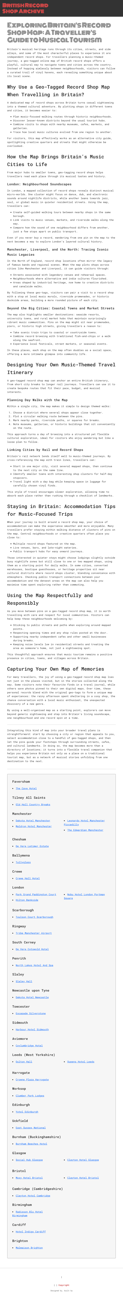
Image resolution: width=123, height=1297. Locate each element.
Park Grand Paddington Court (36, 894)
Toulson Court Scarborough (34, 916)
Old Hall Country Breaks (33, 804)
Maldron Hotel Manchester (34, 826)
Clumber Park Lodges (30, 1095)
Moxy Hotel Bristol (29, 1177)
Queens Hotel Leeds (80, 1061)
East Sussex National (31, 1127)
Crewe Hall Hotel (28, 878)
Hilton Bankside (27, 899)
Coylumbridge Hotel (29, 1045)
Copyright (63, 1285)
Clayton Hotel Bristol (83, 1177)
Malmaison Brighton (29, 1247)
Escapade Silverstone (31, 1013)
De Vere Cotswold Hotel (32, 949)
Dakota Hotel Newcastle (32, 997)
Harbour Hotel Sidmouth (32, 1029)
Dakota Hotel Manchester (33, 820)
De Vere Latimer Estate (32, 846)
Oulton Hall (24, 1061)
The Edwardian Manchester (85, 830)
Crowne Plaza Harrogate (32, 1079)
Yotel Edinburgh (27, 1111)
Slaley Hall (24, 981)
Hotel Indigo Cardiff (31, 1231)
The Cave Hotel (26, 788)
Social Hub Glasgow (29, 1159)
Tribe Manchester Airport (34, 933)
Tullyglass (23, 862)
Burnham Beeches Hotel (31, 1143)
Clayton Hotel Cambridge (33, 1195)
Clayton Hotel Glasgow (83, 1159)
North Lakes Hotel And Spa (34, 965)
